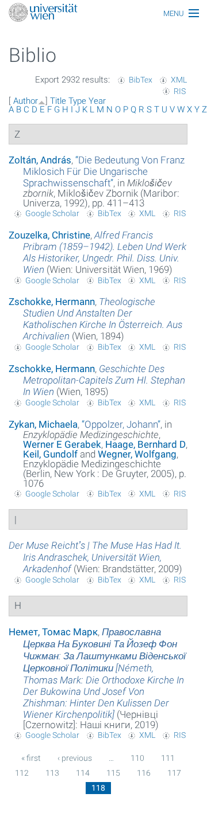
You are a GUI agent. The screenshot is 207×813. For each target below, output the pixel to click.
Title (58, 101)
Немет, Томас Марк (53, 632)
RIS (180, 91)
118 (98, 787)
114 (83, 772)
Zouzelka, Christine (49, 235)
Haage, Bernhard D (145, 444)
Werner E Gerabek (62, 444)
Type (77, 101)
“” (104, 171)
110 (137, 758)
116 (144, 772)
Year (97, 101)
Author (25, 101)
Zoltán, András (40, 160)
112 (22, 772)
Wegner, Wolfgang (137, 454)
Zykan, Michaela (43, 424)
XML (179, 79)
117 (174, 772)
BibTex (140, 79)
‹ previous (74, 758)
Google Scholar (52, 213)
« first (31, 758)
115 (113, 772)
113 (52, 772)
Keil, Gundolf (50, 454)
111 (168, 758)
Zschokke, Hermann (52, 301)
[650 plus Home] (103, 13)
